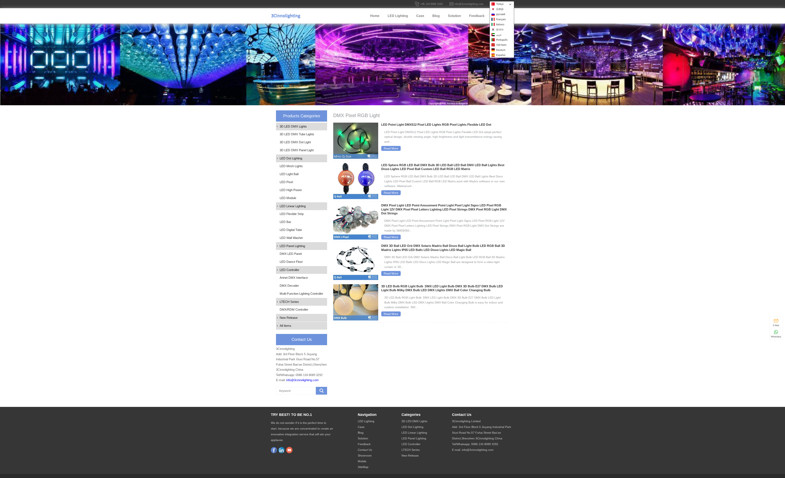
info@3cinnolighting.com (468, 4)
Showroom (365, 455)
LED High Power (291, 190)
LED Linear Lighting (293, 206)
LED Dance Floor (291, 261)
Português (502, 39)
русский (500, 14)
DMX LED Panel (291, 253)
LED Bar (285, 222)
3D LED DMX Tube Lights (297, 134)
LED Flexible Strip (292, 214)
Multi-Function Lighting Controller (301, 293)
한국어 (500, 29)
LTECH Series (289, 301)
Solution (454, 16)
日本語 (500, 9)
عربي (499, 34)
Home (374, 16)
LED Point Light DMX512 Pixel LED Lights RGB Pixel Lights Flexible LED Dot (436, 124)
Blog (436, 16)
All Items (285, 325)
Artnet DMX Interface (294, 277)
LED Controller (289, 270)
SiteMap (363, 467)
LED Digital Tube (291, 230)
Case (420, 16)
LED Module (288, 198)
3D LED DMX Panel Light (297, 150)
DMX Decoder (289, 285)
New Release (289, 317)
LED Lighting (398, 16)
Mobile (362, 461)
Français (501, 19)
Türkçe (500, 4)
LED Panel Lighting (292, 246)
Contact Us (365, 449)
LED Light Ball (289, 174)
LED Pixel (286, 182)
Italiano (500, 24)
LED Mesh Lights (291, 166)
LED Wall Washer (291, 238)
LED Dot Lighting (291, 158)
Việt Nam (501, 45)
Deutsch (500, 50)
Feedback (476, 16)
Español (500, 55)
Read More (391, 148)
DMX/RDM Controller (294, 309)
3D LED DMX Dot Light (295, 142)
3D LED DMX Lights (293, 126)
